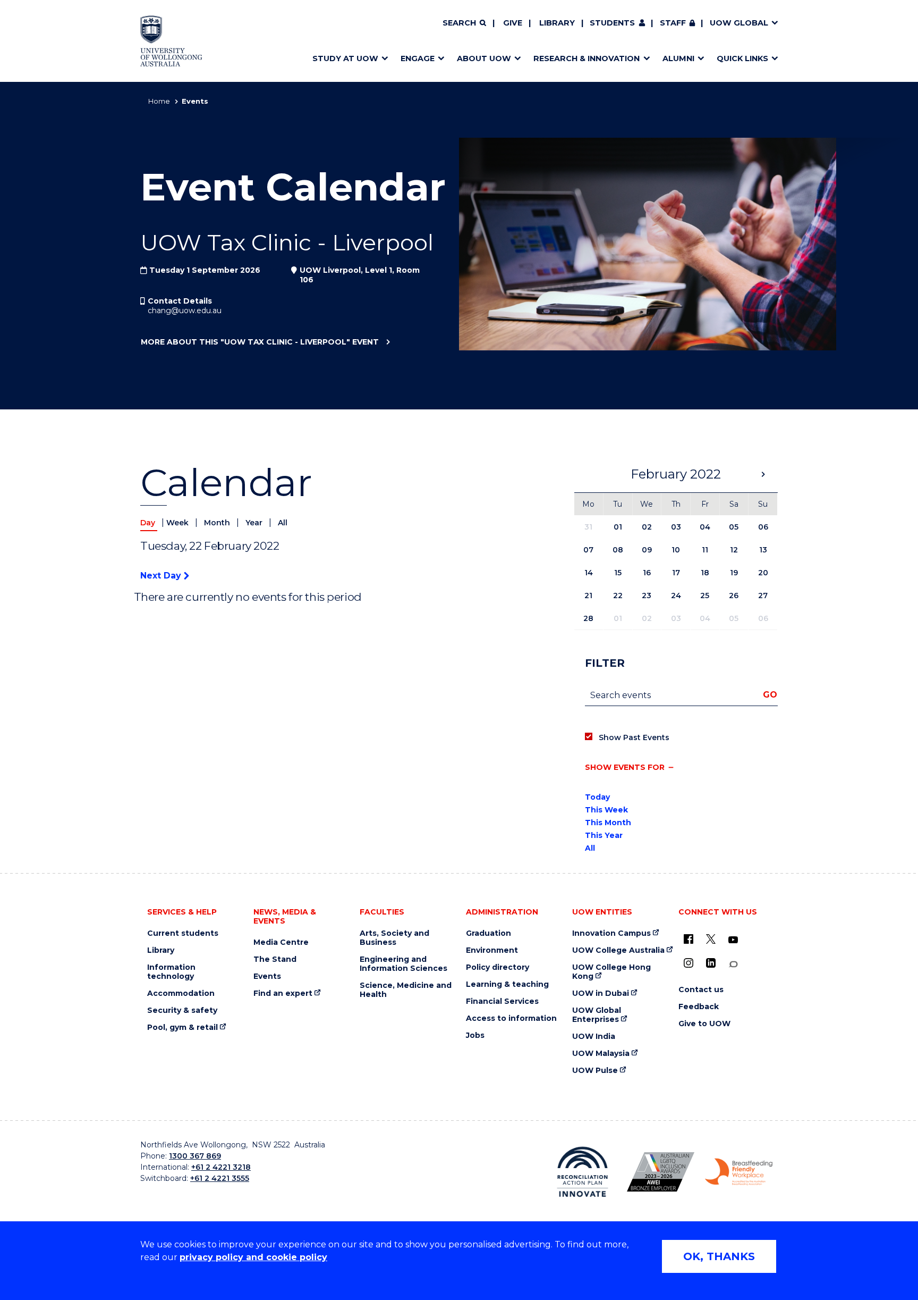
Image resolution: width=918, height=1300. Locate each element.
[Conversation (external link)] (733, 964)
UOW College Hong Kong (611, 972)
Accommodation (181, 993)
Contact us (701, 989)
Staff (673, 23)
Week (178, 522)
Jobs (475, 1035)
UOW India (593, 1036)
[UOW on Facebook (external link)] (688, 939)
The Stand (274, 959)
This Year (604, 835)
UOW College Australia (618, 950)
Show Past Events (634, 737)
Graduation (488, 933)
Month (218, 522)
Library (557, 23)
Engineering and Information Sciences (403, 964)
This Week (606, 810)
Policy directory (497, 967)
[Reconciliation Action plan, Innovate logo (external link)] (582, 1171)
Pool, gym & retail (182, 1027)
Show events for (625, 767)
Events (267, 976)
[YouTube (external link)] (733, 940)
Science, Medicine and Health (406, 990)
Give (512, 23)
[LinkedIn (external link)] (711, 963)
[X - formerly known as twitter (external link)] (711, 939)
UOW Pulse (595, 1070)
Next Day (162, 576)
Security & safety (182, 1010)
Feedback (698, 1006)
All (282, 522)
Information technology (171, 972)
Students (612, 23)
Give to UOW (704, 1023)
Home (159, 101)
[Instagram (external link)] (688, 963)
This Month (608, 822)
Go (770, 695)
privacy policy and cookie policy (253, 1257)
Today (597, 797)
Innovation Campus (611, 933)
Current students (182, 933)
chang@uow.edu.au (185, 310)
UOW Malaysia (601, 1053)
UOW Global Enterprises (596, 1015)
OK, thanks (719, 1256)
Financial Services (502, 1001)
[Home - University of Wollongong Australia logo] (171, 40)
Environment (492, 950)
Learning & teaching (507, 984)
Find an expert (282, 993)
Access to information (511, 1018)
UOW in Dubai (600, 993)
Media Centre (281, 942)
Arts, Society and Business (394, 938)
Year (255, 522)
